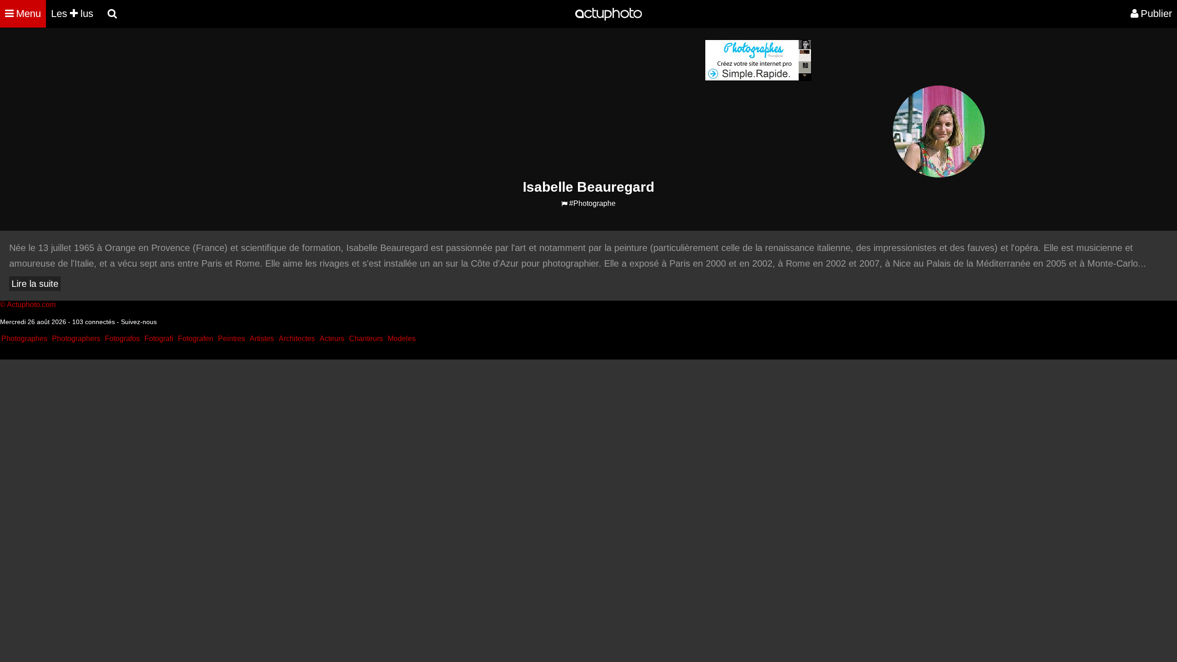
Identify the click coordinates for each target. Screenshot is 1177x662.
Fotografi (158, 338)
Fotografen (195, 338)
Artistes (262, 338)
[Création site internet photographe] (758, 78)
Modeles (402, 338)
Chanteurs (366, 338)
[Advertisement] (533, 104)
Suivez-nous (139, 321)
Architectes (297, 338)
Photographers (76, 338)
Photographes (24, 338)
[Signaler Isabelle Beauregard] (564, 203)
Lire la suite (34, 284)
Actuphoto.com (31, 304)
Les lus (72, 13)
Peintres (231, 338)
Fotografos (122, 338)
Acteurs (332, 338)
